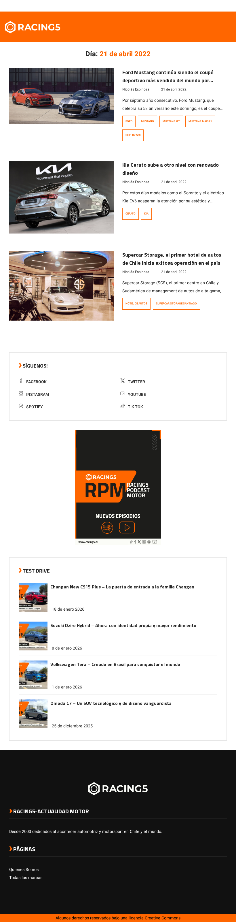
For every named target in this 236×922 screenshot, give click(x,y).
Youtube (137, 395)
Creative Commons (162, 918)
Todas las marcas (25, 878)
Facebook (36, 382)
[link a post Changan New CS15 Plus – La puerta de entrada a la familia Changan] (33, 610)
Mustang (147, 121)
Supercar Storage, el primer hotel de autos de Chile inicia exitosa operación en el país (171, 259)
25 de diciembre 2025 (72, 726)
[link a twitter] (201, 5)
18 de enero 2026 (68, 609)
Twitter (136, 382)
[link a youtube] (212, 5)
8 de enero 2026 (67, 648)
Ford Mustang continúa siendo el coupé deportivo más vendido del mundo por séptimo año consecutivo (168, 80)
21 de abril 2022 (173, 89)
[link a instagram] (207, 5)
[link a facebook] (195, 5)
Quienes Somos (24, 870)
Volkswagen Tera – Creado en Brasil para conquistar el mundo (115, 664)
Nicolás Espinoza (135, 89)
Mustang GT (171, 121)
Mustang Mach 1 (200, 121)
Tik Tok (135, 407)
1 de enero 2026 (67, 687)
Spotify (34, 407)
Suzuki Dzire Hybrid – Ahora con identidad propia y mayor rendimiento (123, 625)
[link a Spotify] (218, 5)
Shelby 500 (132, 135)
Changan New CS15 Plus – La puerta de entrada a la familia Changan (122, 586)
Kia (146, 214)
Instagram (37, 395)
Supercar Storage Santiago (176, 304)
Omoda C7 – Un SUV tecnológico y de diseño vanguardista (111, 703)
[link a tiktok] (224, 5)
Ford (128, 121)
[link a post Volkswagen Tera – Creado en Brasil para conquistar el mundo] (33, 688)
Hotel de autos (136, 304)
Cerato (130, 214)
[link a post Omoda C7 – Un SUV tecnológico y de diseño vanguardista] (33, 727)
